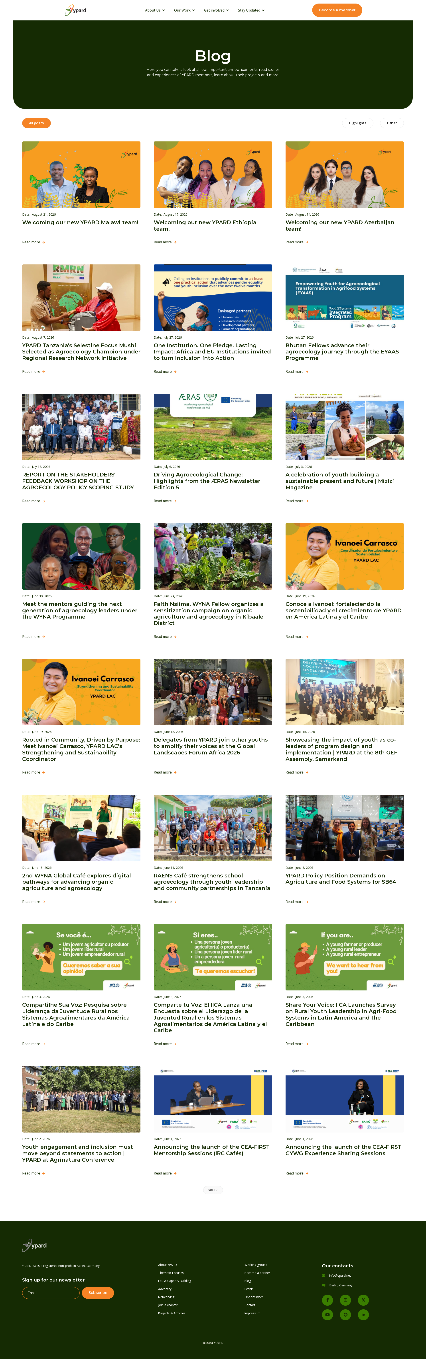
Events (249, 1289)
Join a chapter (168, 1305)
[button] (155, 10)
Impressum (252, 1313)
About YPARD (167, 1265)
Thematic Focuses (171, 1273)
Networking (166, 1297)
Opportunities (254, 1297)
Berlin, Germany (340, 1285)
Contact (250, 1305)
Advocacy (165, 1289)
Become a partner (257, 1273)
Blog (248, 1281)
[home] (81, 10)
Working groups (256, 1265)
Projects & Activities (171, 1313)
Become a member (337, 10)
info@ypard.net (340, 1275)
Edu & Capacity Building (174, 1281)
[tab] (36, 123)
